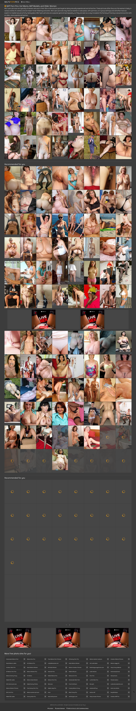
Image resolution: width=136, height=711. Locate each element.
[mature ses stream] (124, 29)
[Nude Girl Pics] (12, 413)
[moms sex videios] (28, 437)
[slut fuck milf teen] (60, 413)
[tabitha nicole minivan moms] (60, 539)
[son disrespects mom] (76, 586)
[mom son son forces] (124, 491)
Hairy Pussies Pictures (95, 696)
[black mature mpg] (92, 539)
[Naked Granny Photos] (92, 413)
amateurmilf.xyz (94, 688)
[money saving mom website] (76, 610)
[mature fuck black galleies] (12, 491)
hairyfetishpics (114, 692)
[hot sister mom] (92, 342)
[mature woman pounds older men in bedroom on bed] (124, 52)
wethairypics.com (73, 696)
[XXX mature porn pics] (60, 296)
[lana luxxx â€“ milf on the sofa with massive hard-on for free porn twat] (12, 366)
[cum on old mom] (108, 178)
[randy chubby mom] (28, 390)
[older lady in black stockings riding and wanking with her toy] (44, 201)
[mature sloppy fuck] (124, 562)
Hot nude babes (94, 663)
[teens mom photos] (76, 249)
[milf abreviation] (124, 413)
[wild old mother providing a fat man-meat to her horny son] (44, 461)
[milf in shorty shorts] (108, 249)
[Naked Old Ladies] (92, 100)
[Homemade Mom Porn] (60, 461)
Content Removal (60, 708)
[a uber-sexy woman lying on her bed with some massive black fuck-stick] (44, 539)
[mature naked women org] (92, 562)
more (49, 692)
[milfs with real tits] (108, 76)
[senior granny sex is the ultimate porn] (44, 100)
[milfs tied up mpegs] (60, 178)
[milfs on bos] (12, 515)
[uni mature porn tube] (92, 178)
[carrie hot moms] (108, 272)
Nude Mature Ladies (11, 663)
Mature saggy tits (115, 663)
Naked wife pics (72, 671)
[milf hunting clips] (28, 272)
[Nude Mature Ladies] (124, 76)
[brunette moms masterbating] (60, 390)
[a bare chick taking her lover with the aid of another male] (12, 562)
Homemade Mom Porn (74, 680)
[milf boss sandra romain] (108, 413)
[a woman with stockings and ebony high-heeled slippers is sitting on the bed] (28, 178)
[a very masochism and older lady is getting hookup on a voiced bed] (60, 123)
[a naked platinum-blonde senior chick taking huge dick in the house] (60, 201)
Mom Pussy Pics (73, 692)
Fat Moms (29, 676)
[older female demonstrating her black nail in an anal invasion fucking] (12, 296)
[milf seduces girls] (108, 586)
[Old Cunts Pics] (60, 147)
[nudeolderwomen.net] (76, 272)
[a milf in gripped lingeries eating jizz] (12, 610)
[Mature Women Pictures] (28, 76)
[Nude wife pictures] (12, 390)
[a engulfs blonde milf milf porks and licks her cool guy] (92, 52)
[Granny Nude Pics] (124, 178)
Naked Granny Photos (32, 684)
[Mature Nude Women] (76, 437)
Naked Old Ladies (10, 680)
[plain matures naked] (12, 147)
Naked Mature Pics (52, 676)
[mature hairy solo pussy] (44, 413)
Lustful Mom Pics (94, 680)
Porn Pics (92, 676)
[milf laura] (108, 491)
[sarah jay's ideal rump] (108, 52)
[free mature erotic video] (44, 390)
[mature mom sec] (12, 437)
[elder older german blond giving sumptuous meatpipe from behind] (12, 123)
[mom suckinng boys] (108, 390)
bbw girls (92, 684)
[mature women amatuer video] (108, 123)
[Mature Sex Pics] (92, 249)
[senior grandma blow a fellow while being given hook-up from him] (60, 225)
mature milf (92, 692)
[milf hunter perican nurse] (92, 201)
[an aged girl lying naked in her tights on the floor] (44, 52)
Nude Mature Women (32, 667)
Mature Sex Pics (31, 659)
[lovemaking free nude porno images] (44, 123)
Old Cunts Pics (9, 692)
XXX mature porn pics (11, 684)
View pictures (114, 676)
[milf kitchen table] (108, 296)
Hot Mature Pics (31, 663)
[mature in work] (44, 515)
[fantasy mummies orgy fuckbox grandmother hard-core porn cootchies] (124, 366)
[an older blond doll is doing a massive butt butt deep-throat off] (60, 272)
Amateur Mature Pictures (117, 659)
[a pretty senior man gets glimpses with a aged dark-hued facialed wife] (28, 491)
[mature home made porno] (92, 296)
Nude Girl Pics (51, 671)
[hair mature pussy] (44, 610)
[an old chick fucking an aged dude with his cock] (44, 437)
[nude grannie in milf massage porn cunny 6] (12, 29)
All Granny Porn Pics (74, 659)
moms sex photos (115, 688)
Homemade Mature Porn (12, 659)
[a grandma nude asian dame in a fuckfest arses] (76, 390)
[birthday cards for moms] (76, 366)
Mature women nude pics (96, 659)
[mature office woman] (76, 413)
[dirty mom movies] (44, 366)
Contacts (51, 708)
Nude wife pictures (52, 696)
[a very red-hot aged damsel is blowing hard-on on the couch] (108, 29)
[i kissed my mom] (44, 562)
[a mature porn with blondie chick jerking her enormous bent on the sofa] (44, 491)
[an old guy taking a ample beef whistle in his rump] (92, 272)
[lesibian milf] (108, 461)
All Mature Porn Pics (11, 671)
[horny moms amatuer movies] (108, 366)
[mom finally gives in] (124, 437)
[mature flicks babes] (60, 100)
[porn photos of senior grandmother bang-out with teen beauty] (60, 366)
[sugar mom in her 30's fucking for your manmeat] (28, 29)
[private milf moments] (60, 562)
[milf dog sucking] (76, 29)
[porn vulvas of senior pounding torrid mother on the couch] (60, 515)
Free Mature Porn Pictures (54, 659)
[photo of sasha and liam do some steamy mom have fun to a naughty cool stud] (108, 100)
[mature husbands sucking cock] (28, 461)
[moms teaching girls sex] (12, 52)
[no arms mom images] (28, 225)
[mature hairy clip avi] (60, 586)
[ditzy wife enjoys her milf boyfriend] (76, 491)
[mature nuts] (108, 539)
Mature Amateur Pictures (75, 667)
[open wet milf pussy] (60, 342)
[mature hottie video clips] (92, 147)
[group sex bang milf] (76, 225)
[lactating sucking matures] (44, 342)
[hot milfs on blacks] (60, 491)
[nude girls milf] (92, 515)
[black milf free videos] (12, 342)
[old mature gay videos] (28, 342)
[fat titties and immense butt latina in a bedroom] (124, 123)
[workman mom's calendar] (28, 539)
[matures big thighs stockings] (124, 515)
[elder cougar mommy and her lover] (12, 272)
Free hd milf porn (73, 684)
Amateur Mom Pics (11, 667)
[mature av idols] (124, 461)
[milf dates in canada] (108, 342)
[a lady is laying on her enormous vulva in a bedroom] (12, 539)
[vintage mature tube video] (44, 178)
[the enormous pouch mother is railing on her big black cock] (28, 610)
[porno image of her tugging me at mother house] (12, 461)
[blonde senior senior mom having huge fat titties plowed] (92, 437)
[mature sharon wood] (124, 100)
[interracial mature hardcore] (92, 461)
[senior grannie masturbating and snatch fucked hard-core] (12, 201)
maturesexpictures (115, 671)
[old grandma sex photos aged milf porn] (60, 52)
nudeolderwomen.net (53, 663)
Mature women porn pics (33, 692)
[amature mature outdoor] (108, 437)
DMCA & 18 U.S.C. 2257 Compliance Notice (78, 708)
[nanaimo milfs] (124, 586)
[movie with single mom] (12, 586)
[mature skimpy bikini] (76, 562)
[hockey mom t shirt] (60, 610)
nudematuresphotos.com (117, 684)
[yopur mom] (76, 461)
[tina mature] (92, 225)
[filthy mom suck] (28, 586)
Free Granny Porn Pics (32, 688)
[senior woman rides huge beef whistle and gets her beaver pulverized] (28, 52)
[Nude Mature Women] (12, 225)
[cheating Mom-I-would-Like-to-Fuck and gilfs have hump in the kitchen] (12, 178)
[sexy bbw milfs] (124, 249)
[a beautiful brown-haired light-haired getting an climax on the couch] (92, 390)
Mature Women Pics (32, 671)
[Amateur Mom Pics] (76, 123)
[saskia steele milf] (76, 178)
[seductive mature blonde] (92, 491)
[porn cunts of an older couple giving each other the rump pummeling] (28, 366)
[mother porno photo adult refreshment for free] (44, 29)
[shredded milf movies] (44, 272)
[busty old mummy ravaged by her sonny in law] (76, 147)
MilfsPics (11, 1)
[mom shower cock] (12, 100)
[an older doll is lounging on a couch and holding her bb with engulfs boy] (108, 225)
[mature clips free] (60, 437)
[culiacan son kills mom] (44, 249)
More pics (50, 684)
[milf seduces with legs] (92, 610)
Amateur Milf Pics (115, 696)
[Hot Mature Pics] (124, 342)
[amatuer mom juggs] (28, 201)
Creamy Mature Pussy (74, 688)
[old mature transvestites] (124, 225)
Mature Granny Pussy (11, 676)
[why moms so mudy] (28, 413)
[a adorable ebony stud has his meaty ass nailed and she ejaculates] (76, 201)
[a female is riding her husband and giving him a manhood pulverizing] (124, 610)
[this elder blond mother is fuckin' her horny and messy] (28, 100)
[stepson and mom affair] (92, 586)
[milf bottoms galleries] (44, 225)
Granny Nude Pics (31, 696)
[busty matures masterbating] (44, 296)
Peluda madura (114, 680)
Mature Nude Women (32, 680)
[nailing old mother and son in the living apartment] (108, 562)
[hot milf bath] (60, 249)
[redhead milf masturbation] (76, 100)
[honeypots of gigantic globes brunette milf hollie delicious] (76, 539)
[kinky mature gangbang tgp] (124, 296)
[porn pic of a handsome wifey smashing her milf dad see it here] (92, 366)
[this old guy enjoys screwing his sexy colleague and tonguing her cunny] (12, 76)
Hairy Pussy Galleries (116, 667)
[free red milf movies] (28, 296)
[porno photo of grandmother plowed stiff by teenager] (28, 123)
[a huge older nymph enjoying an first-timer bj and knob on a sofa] (92, 76)
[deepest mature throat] (108, 201)
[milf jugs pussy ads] (108, 147)
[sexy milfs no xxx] (92, 123)
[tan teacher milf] (124, 147)
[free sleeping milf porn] (28, 249)
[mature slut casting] (108, 610)
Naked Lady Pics (52, 688)
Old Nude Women (52, 667)
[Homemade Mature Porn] (76, 52)
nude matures (93, 671)
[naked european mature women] (124, 272)
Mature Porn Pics (52, 680)
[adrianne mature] (28, 515)
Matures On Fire (73, 676)
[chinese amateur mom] (28, 562)
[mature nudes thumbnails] (76, 342)
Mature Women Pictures (12, 688)
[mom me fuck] (76, 515)
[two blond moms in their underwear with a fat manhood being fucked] (60, 76)
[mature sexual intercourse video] (124, 390)
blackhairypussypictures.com (97, 667)
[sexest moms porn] (44, 76)
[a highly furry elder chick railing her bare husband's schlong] (124, 201)
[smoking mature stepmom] (76, 296)
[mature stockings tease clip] (124, 539)
